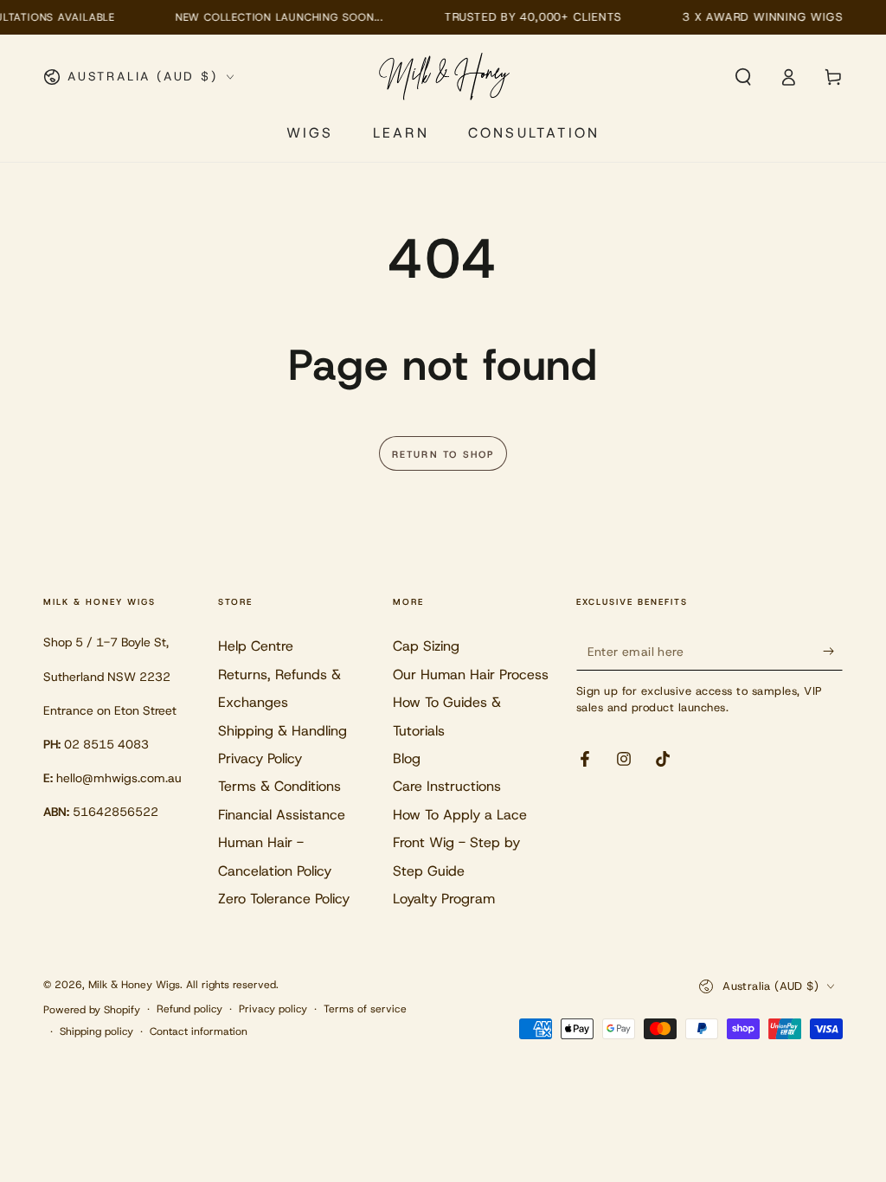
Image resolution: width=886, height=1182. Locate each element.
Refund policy (189, 1009)
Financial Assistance (281, 815)
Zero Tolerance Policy (284, 899)
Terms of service (365, 1009)
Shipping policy (96, 1031)
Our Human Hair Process (471, 674)
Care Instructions (447, 786)
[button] (743, 77)
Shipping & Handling (282, 731)
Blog (407, 758)
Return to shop (443, 454)
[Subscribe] (833, 651)
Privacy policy (273, 1009)
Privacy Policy (260, 758)
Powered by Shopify (91, 1010)
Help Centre (255, 646)
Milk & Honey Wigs (134, 985)
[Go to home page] (445, 77)
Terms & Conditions (279, 786)
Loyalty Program (444, 899)
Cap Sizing (426, 646)
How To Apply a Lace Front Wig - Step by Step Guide (460, 843)
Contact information (198, 1031)
